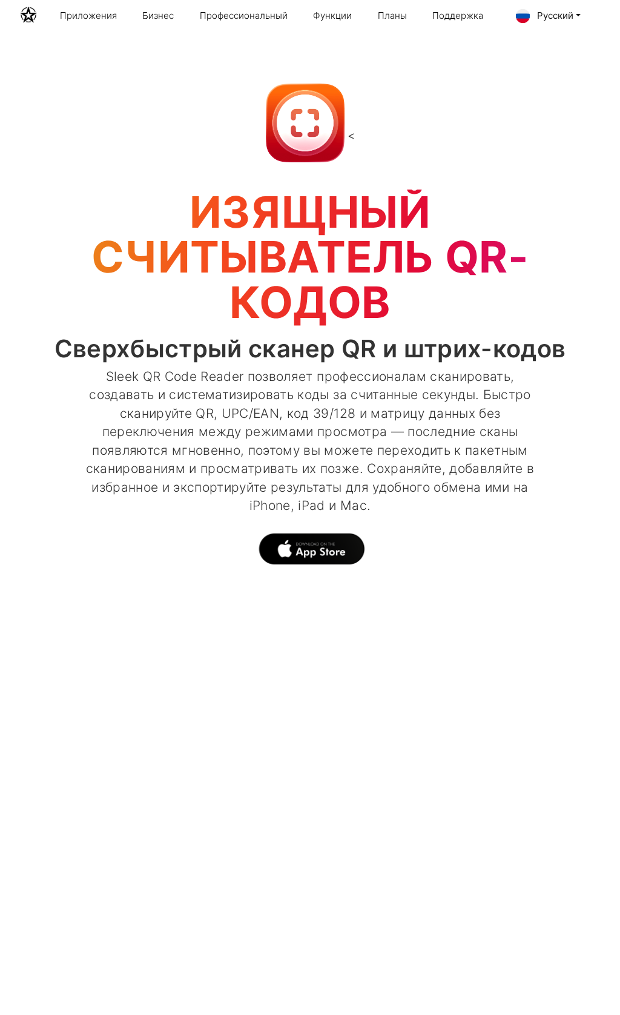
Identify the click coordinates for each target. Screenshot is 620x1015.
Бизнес (158, 15)
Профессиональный (244, 15)
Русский (554, 15)
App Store (310, 552)
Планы (392, 15)
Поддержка (457, 15)
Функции (332, 15)
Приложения (88, 15)
